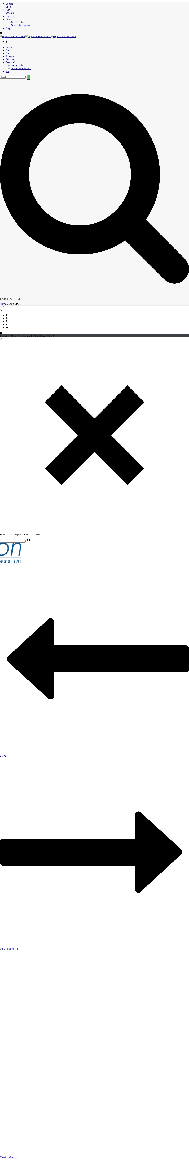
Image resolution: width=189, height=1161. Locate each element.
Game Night (17, 22)
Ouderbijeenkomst (21, 25)
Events (9, 19)
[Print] (1, 332)
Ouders (9, 3)
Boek (8, 6)
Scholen (10, 12)
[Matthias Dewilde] (38, 36)
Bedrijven (10, 15)
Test (8, 9)
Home (3, 303)
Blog (8, 28)
